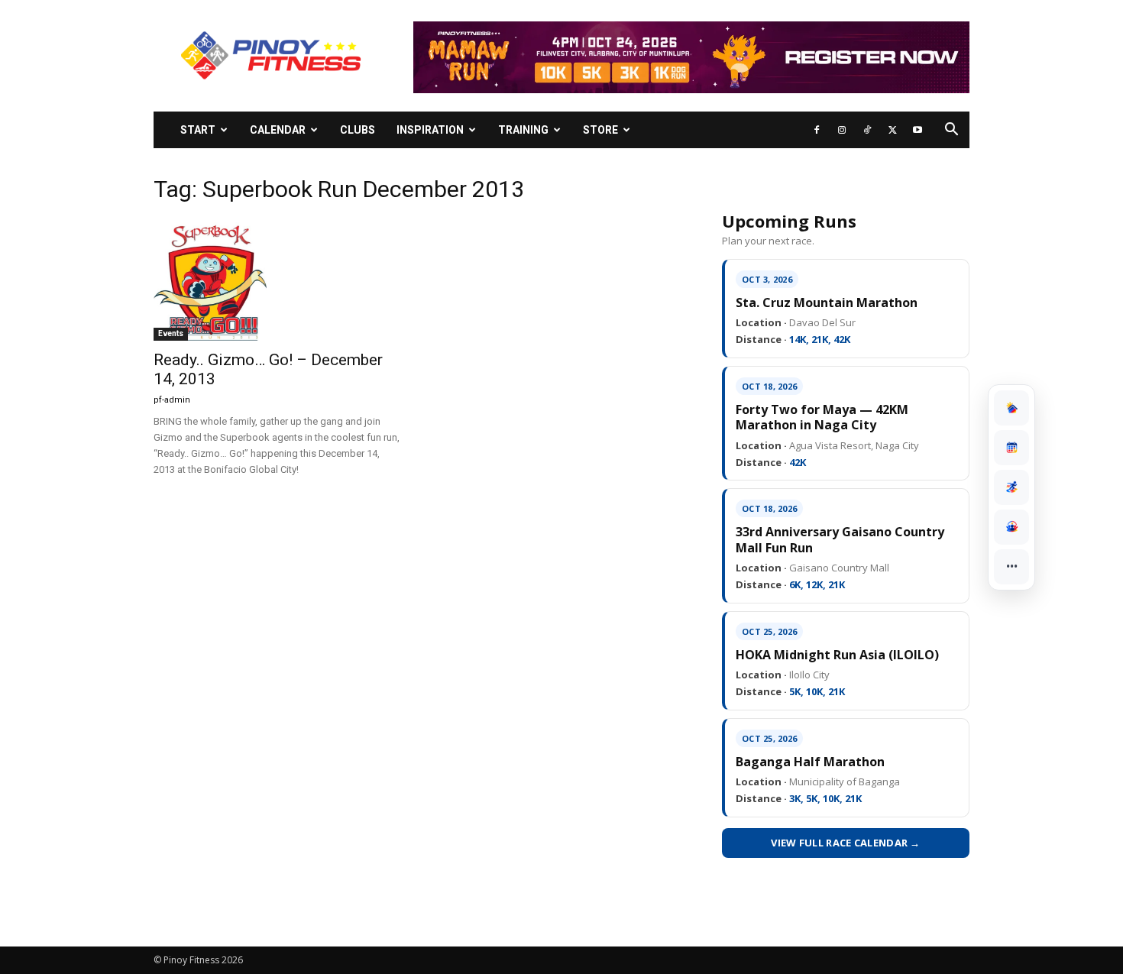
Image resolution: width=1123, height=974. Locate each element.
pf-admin (172, 400)
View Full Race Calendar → (846, 842)
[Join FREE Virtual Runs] (1011, 487)
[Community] (1011, 527)
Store (600, 130)
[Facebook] (816, 130)
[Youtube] (917, 130)
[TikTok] (867, 130)
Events (170, 333)
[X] (892, 130)
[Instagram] (841, 130)
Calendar (278, 130)
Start (197, 130)
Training (523, 130)
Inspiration (430, 130)
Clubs (357, 130)
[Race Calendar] (1011, 447)
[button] (951, 131)
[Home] (1011, 408)
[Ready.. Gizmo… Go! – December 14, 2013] (277, 279)
